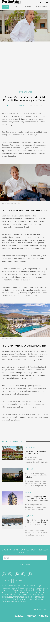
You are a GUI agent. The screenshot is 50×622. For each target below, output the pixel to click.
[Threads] (30, 574)
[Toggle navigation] (41, 3)
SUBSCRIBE (25, 564)
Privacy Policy (12, 592)
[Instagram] (17, 574)
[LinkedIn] (23, 574)
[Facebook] (4, 574)
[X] (10, 574)
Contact (19, 581)
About (6, 581)
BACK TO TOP (40, 609)
